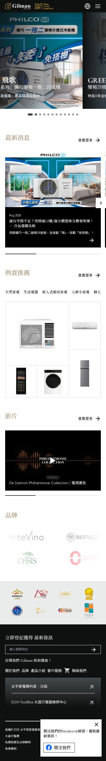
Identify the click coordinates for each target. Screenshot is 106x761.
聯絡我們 (79, 670)
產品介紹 (38, 670)
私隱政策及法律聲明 (18, 742)
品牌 (25, 670)
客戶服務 (54, 670)
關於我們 (12, 670)
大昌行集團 (12, 736)
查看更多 (85, 140)
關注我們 (62, 747)
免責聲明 (10, 748)
